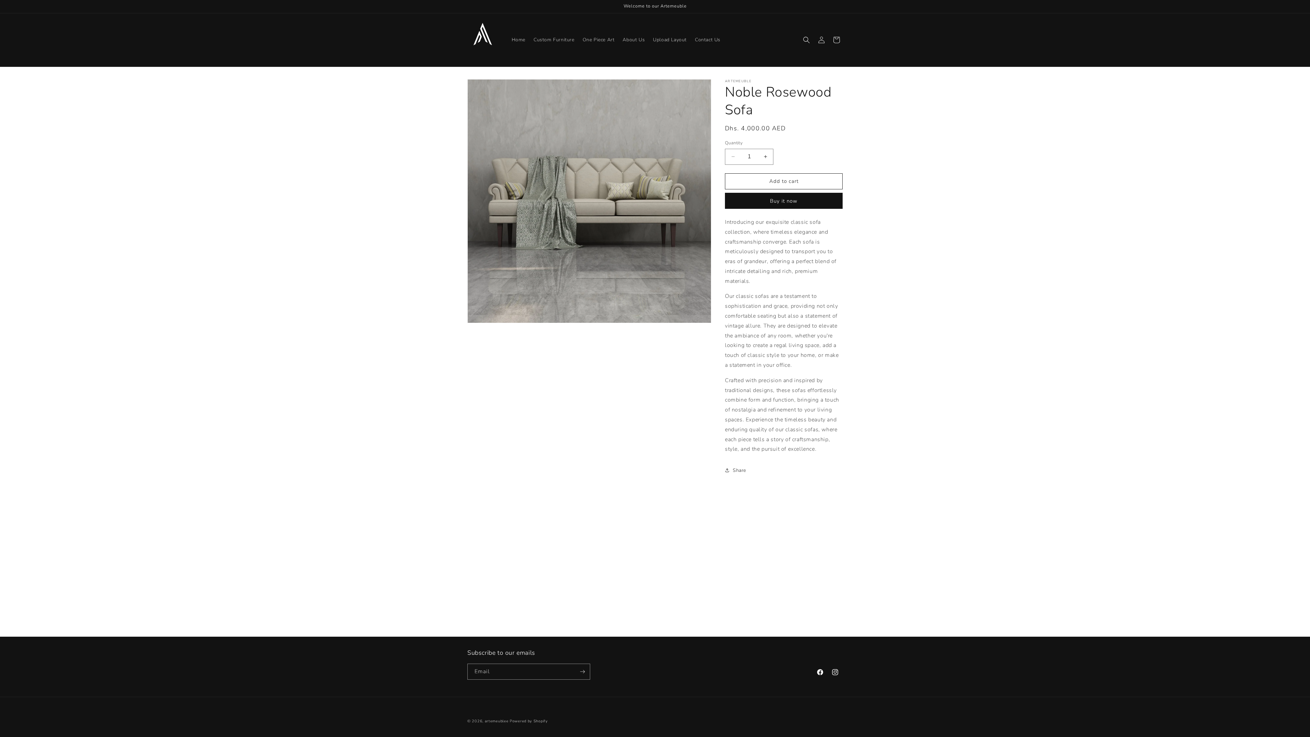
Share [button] (739, 470)
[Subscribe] (582, 672)
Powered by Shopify (529, 721)
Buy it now (784, 201)
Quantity (734, 143)
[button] (806, 39)
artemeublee (497, 721)
